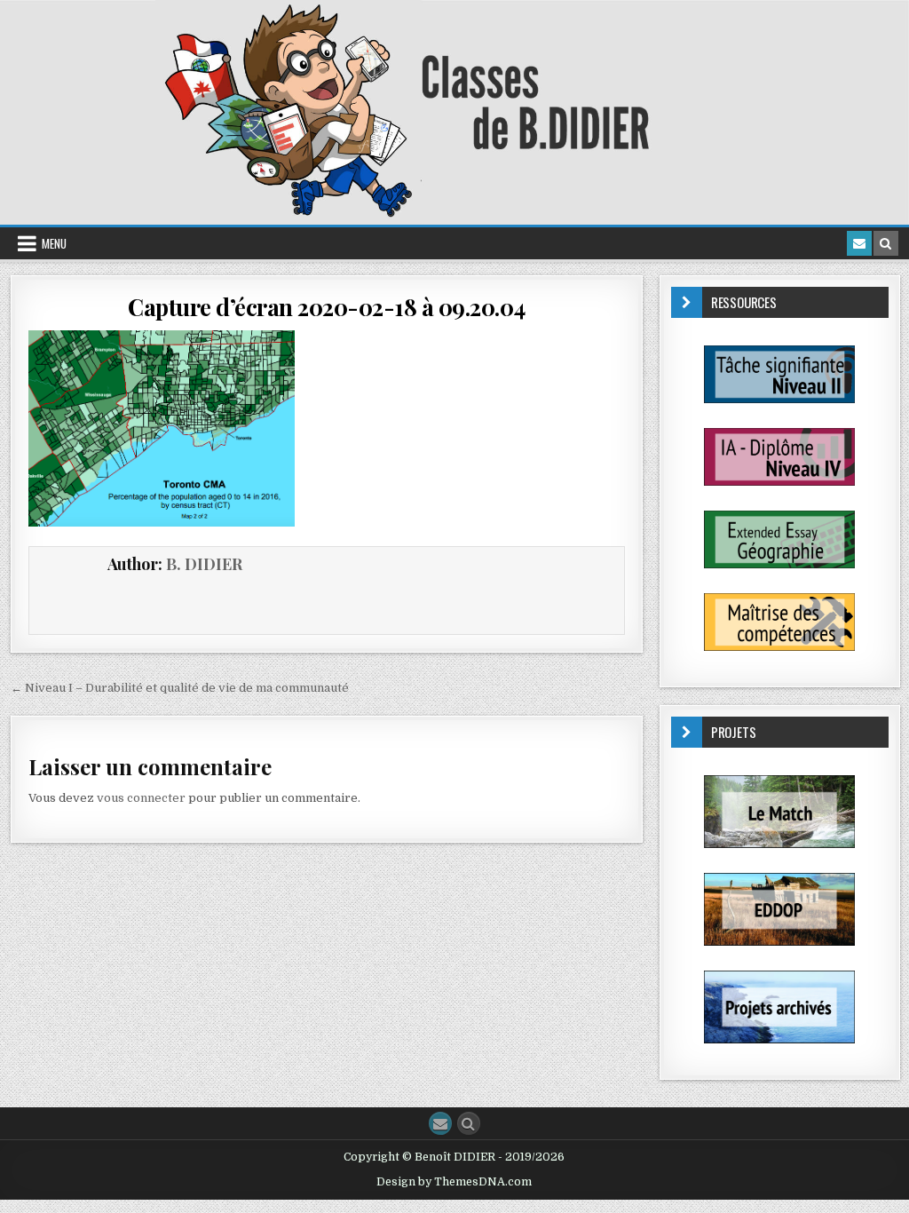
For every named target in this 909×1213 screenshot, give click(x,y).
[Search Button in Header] (885, 243)
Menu (54, 243)
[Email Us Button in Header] (859, 243)
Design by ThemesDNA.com (454, 1182)
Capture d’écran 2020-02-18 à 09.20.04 (327, 306)
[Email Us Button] (440, 1123)
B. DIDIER (204, 564)
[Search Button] (468, 1123)
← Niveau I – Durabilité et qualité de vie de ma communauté (180, 687)
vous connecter (141, 798)
